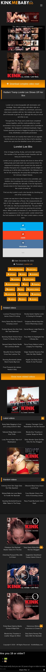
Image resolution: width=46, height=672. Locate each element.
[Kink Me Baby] (19, 3)
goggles (11, 289)
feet (26, 284)
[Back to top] (39, 666)
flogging (36, 284)
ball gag (12, 274)
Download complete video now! (24, 84)
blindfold (34, 274)
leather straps (34, 289)
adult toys (32, 269)
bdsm (23, 274)
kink (21, 289)
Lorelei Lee (28, 264)
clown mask (30, 279)
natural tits (10, 294)
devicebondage (13, 284)
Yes (5, 659)
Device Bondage (17, 269)
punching (24, 294)
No (5, 661)
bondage (16, 279)
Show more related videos (23, 377)
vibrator (34, 299)
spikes (12, 299)
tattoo (23, 299)
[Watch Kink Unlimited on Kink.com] (23, 22)
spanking (36, 294)
